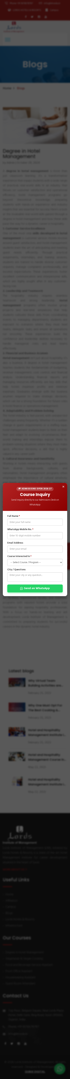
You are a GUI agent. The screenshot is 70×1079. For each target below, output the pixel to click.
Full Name (13, 516)
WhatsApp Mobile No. (20, 529)
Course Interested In (19, 556)
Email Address (15, 543)
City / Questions (16, 570)
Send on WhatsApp (37, 588)
